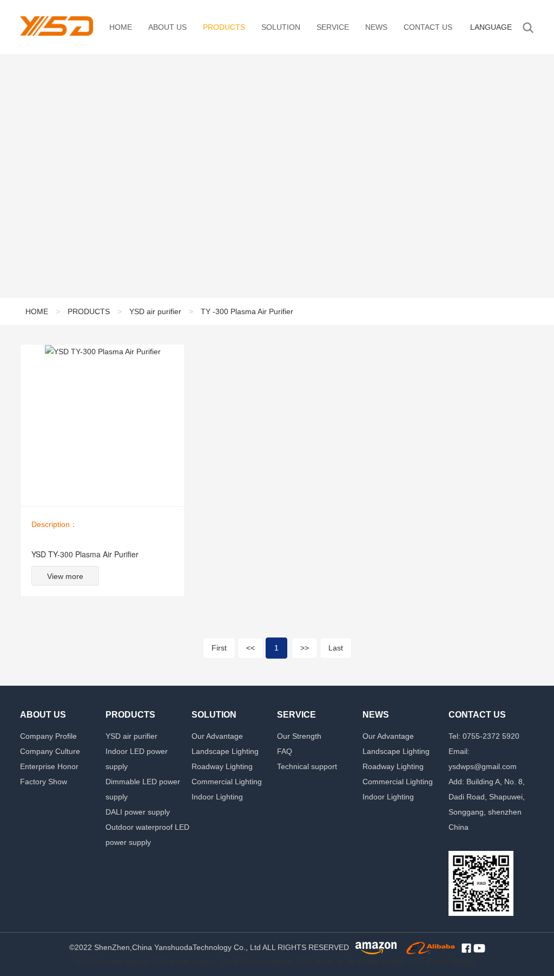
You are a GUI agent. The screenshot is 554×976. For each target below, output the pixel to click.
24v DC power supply (256, 961)
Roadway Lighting (222, 766)
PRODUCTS (224, 27)
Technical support (307, 766)
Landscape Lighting (225, 751)
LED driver (315, 961)
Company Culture (50, 751)
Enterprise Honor (49, 766)
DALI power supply (137, 812)
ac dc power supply (371, 961)
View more (65, 576)
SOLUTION (280, 27)
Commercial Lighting (227, 781)
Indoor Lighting (217, 796)
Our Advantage (217, 736)
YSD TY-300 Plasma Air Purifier (84, 554)
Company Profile (48, 736)
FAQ (284, 751)
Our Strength (299, 736)
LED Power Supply (442, 961)
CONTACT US (428, 27)
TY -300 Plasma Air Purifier (247, 311)
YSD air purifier (155, 311)
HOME (120, 27)
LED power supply (184, 961)
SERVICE (332, 27)
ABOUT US (167, 27)
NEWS (376, 27)
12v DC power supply (112, 961)
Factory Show (43, 781)
